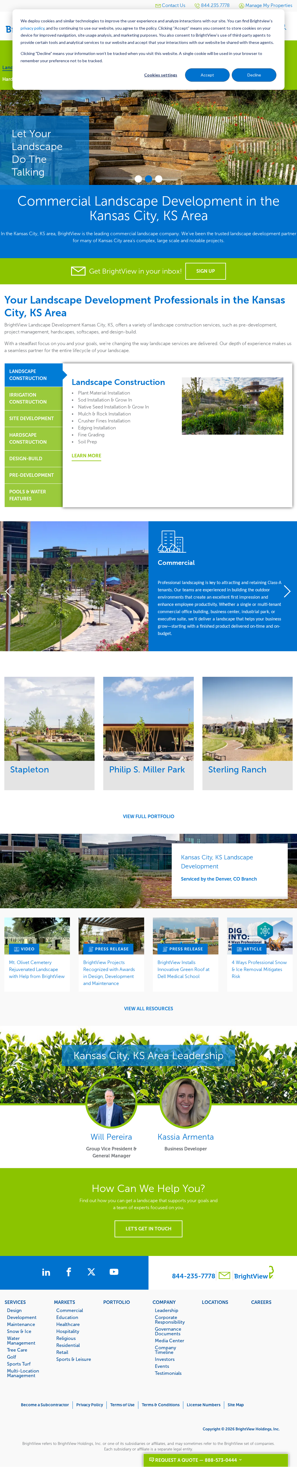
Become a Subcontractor (45, 1404)
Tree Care (17, 1349)
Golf (11, 1356)
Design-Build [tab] (25, 458)
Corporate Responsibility (170, 1320)
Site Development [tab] (31, 418)
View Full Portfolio (148, 816)
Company (164, 1302)
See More (49, 719)
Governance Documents (168, 1331)
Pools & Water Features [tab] (27, 495)
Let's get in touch (148, 1229)
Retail (62, 1352)
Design (14, 1310)
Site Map (236, 1404)
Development (22, 1317)
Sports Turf (18, 1363)
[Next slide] (285, 592)
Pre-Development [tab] (31, 475)
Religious (66, 1338)
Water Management (21, 1340)
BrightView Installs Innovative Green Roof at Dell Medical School (183, 969)
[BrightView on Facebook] (69, 1273)
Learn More (86, 455)
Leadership (166, 1310)
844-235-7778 (193, 1276)
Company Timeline (165, 1350)
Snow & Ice (19, 1331)
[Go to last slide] (12, 592)
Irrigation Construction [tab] (28, 398)
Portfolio (116, 1302)
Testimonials (168, 1373)
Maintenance (21, 1324)
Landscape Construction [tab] (28, 375)
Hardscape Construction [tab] (28, 438)
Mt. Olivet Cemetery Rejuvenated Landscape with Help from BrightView (37, 969)
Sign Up (205, 271)
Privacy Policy (89, 1404)
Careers (261, 1302)
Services (15, 1302)
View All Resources (148, 1008)
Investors (165, 1359)
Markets (64, 1302)
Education (67, 1317)
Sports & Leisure (73, 1359)
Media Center (169, 1340)
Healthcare (68, 1324)
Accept (207, 74)
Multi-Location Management (23, 1373)
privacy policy (32, 28)
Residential (68, 1345)
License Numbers (203, 1404)
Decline (254, 74)
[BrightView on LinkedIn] (47, 1273)
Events (162, 1366)
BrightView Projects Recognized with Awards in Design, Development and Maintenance (109, 973)
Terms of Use (122, 1404)
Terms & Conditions (161, 1404)
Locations (215, 1302)
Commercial (69, 1310)
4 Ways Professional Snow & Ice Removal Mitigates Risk (259, 969)
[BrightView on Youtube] (114, 1273)
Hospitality (67, 1331)
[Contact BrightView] (224, 1276)
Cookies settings (160, 74)
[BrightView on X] (92, 1273)
